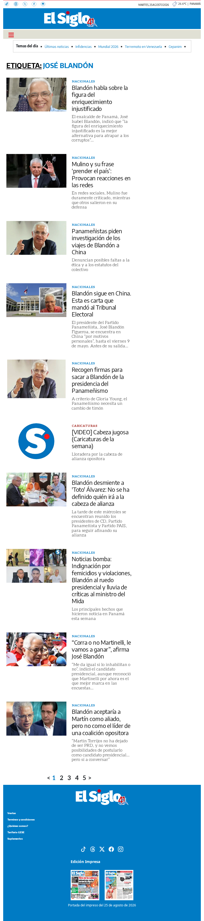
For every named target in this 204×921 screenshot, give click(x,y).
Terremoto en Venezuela (143, 46)
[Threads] (18, 4)
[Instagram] (45, 4)
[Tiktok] (83, 848)
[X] (27, 4)
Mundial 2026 (108, 46)
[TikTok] (9, 4)
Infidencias (83, 46)
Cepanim (175, 46)
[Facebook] (36, 4)
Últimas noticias (57, 46)
